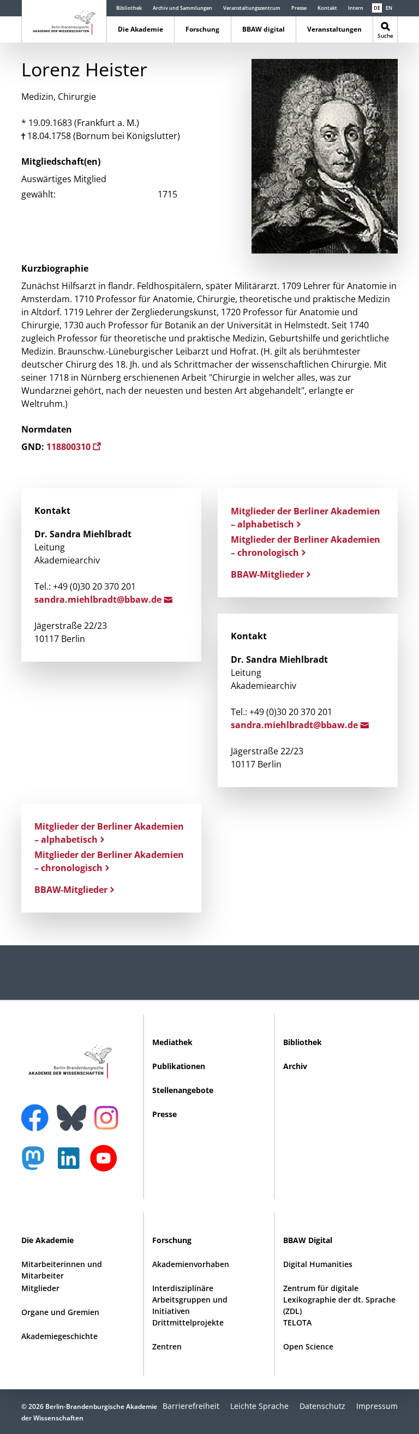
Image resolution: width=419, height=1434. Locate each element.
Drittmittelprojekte (188, 1322)
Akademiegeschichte (59, 1336)
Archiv (295, 1066)
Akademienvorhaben (190, 1264)
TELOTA (297, 1322)
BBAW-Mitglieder (267, 574)
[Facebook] (37, 1111)
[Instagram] (108, 1116)
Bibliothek (129, 7)
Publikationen (178, 1066)
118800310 (69, 447)
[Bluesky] (74, 1111)
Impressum (377, 1406)
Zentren (167, 1346)
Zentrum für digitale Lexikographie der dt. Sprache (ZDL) (339, 1299)
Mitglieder (40, 1288)
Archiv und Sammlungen (182, 7)
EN (389, 7)
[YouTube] (106, 1163)
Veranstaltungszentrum (251, 7)
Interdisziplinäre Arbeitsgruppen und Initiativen (190, 1299)
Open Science (308, 1346)
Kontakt (327, 7)
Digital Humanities (317, 1264)
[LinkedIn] (71, 1163)
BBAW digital (263, 29)
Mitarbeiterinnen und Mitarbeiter (61, 1270)
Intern (355, 7)
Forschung (202, 29)
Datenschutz (322, 1406)
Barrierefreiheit (191, 1406)
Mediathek (172, 1042)
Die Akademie (140, 29)
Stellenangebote (182, 1090)
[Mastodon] (37, 1163)
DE (377, 7)
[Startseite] (64, 20)
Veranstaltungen (334, 29)
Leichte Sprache (259, 1406)
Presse (299, 7)
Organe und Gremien (60, 1312)
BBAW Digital (307, 1240)
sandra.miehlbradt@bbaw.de (99, 599)
